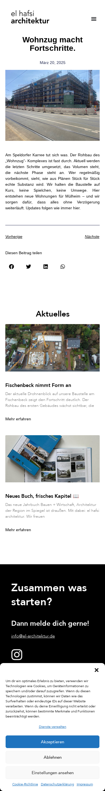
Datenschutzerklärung (57, 784)
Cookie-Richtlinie (25, 784)
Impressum (85, 784)
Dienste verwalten (52, 726)
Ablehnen (53, 757)
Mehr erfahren (18, 419)
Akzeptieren (52, 742)
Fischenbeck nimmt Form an (38, 385)
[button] (96, 670)
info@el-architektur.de (33, 636)
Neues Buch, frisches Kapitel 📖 (42, 496)
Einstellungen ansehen (53, 773)
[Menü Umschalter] (94, 19)
